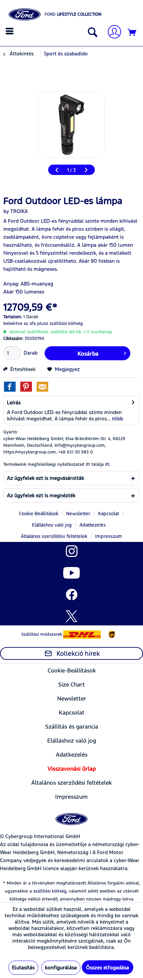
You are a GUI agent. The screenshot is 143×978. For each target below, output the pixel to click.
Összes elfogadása (107, 967)
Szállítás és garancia (71, 726)
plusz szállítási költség (60, 323)
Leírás (14, 402)
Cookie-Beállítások (38, 514)
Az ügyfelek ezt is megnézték (41, 495)
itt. (107, 464)
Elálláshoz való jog (52, 525)
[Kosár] (132, 32)
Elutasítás (23, 967)
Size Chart (71, 684)
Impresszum (108, 536)
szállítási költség (50, 891)
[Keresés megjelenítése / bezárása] (91, 32)
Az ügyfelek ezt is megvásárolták (45, 478)
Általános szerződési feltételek (54, 536)
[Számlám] (111, 32)
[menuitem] (10, 31)
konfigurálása (61, 967)
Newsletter (78, 514)
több (117, 418)
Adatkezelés (92, 525)
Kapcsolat (108, 514)
